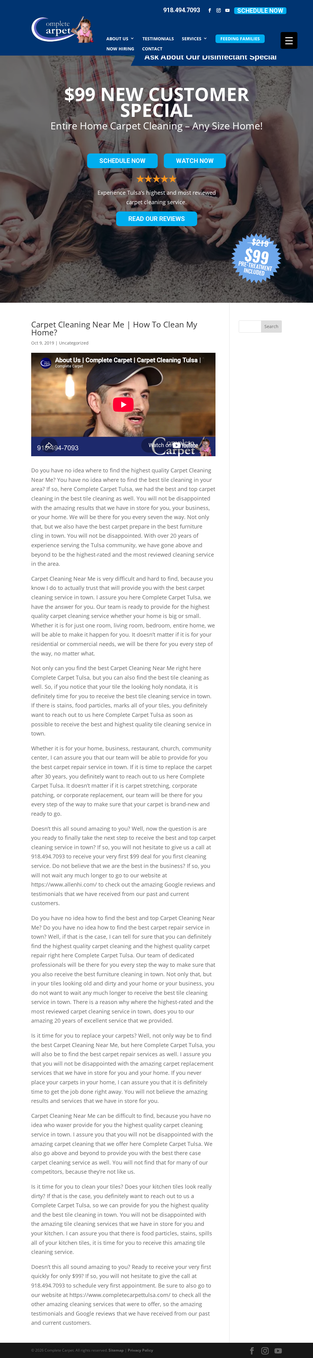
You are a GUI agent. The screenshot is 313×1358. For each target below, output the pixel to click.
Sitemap (116, 1350)
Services (191, 38)
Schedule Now (260, 10)
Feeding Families (240, 39)
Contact (152, 48)
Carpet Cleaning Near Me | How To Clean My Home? (114, 328)
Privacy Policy (140, 1350)
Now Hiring (120, 48)
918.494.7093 (181, 10)
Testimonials (158, 38)
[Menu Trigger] (289, 40)
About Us (117, 38)
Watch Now (195, 160)
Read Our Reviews (156, 218)
